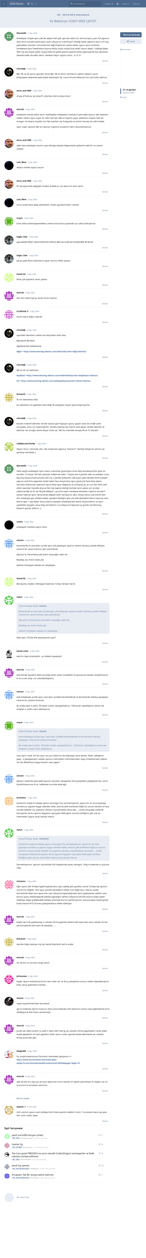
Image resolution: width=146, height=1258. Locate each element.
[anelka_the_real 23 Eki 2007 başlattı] (7, 1154)
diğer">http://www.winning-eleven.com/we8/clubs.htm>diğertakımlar (51, 351)
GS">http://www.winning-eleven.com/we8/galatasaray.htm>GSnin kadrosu (54, 380)
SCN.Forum (16, 3)
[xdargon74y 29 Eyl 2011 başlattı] (7, 1136)
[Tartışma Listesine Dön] (3, 3)
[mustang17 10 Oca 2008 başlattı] (7, 1145)
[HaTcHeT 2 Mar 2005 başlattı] (7, 1176)
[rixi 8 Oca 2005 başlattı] (7, 1166)
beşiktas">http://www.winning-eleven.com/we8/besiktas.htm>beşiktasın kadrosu (57, 375)
